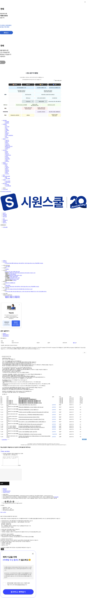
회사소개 (5, 488)
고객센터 (5, 215)
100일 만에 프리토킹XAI (20, 272)
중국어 (6, 152)
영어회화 (5, 120)
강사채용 (7, 184)
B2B (6, 177)
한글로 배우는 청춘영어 (15, 115)
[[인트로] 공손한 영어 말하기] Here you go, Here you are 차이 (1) (32, 427)
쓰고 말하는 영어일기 (41, 111)
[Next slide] (18, 501)
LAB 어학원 (7, 181)
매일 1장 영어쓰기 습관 (27, 289)
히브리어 (7, 161)
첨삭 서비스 (32, 263)
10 (6, 439)
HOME (4, 333)
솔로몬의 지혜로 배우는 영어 (55, 115)
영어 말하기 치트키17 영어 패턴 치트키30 (21, 91)
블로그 (7, 296)
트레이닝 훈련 (41, 101)
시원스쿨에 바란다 (42, 291)
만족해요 (2, 451)
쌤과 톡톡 (11, 263)
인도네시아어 (8, 155)
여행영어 (28, 115)
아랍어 (6, 160)
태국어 (6, 156)
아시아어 (5, 150)
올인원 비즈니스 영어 (14, 279)
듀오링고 (7, 132)
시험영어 (5, 124)
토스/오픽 (7, 126)
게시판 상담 (7, 291)
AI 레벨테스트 (12, 282)
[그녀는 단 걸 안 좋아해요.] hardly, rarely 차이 (28, 431)
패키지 (6, 271)
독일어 (6, 142)
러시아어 (7, 143)
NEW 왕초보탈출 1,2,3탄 (21, 87)
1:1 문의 (22, 291)
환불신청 (33, 291)
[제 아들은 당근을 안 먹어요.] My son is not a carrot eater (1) (30, 424)
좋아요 (74, 342)
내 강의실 (5, 261)
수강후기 (7, 269)
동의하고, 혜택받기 (18, 592)
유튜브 (17, 296)
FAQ (30, 291)
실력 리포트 (11, 286)
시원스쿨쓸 (7, 178)
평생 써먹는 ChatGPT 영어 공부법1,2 (47, 94)
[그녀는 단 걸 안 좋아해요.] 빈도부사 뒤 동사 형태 (29, 429)
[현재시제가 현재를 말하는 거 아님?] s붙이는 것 (28, 409)
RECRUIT (5, 183)
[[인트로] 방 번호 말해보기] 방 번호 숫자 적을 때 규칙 (30, 426)
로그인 (4, 212)
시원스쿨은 (5, 227)
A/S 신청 (36, 291)
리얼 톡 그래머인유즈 (13, 276)
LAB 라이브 (7, 182)
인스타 (12, 296)
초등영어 (7, 122)
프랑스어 (7, 141)
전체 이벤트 (7, 285)
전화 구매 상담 (13, 291)
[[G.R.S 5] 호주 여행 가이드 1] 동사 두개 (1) (27, 404)
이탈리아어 (7, 145)
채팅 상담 (19, 291)
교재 (11, 271)
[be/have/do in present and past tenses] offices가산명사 (29, 417)
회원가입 (5, 214)
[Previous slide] (3, 501)
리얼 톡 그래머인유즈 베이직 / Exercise (28, 108)
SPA (6, 136)
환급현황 (37, 263)
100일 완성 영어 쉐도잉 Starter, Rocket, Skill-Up (48, 91)
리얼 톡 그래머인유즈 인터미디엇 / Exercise (41, 108)
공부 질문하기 (22, 263)
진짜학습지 (5, 163)
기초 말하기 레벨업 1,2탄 (41, 87)
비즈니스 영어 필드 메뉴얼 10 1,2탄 (34, 105)
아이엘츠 (7, 130)
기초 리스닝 (28, 101)
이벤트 (4, 260)
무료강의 (7, 282)
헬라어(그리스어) (8, 146)
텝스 (6, 127)
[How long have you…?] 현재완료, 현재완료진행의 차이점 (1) (31, 414)
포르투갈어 (7, 147)
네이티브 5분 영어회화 (17, 289)
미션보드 (41, 263)
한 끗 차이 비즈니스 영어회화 (21, 104)
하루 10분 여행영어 (12, 274)
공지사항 (5, 216)
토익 (6, 125)
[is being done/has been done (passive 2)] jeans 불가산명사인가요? (31, 419)
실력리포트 (16, 263)
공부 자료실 (27, 263)
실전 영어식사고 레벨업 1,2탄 (54, 87)
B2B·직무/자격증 (6, 176)
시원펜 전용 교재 (16, 271)
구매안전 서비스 (6, 492)
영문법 (6, 134)
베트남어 (7, 153)
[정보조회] (56, 496)
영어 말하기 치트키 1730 (30, 272)
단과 (9, 271)
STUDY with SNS (28, 94)
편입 (4, 175)
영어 (6, 165)
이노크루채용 (8, 185)
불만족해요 (7, 451)
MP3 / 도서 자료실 (9, 289)
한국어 (4, 162)
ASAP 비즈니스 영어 (51, 104)
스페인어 (7, 140)
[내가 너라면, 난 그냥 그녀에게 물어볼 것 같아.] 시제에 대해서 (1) (32, 421)
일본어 (6, 151)
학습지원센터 (6, 334)
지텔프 (6, 129)
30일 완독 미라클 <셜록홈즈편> (54, 111)
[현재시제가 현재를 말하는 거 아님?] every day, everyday (30, 434)
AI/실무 (6, 137)
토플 (6, 131)
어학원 (4, 179)
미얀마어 (7, 157)
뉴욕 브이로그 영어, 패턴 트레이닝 (54, 101)
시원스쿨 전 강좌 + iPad (15, 277)
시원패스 (14, 280)
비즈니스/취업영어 (9, 135)
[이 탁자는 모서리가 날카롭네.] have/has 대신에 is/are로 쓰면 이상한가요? (34, 412)
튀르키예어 (7, 158)
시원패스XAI (11, 272)
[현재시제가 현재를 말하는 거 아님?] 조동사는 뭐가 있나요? (31, 407)
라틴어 (6, 148)
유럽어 (4, 138)
